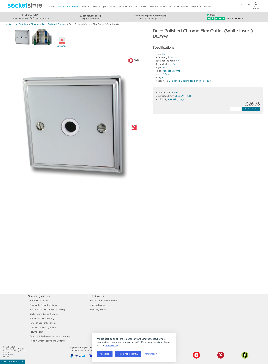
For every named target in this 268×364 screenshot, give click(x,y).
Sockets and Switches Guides (104, 300)
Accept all (104, 354)
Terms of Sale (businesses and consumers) (50, 336)
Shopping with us (39, 296)
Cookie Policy (111, 345)
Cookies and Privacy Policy (43, 327)
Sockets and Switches (68, 6)
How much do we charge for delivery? (48, 309)
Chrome (133, 6)
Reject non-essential (128, 354)
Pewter (153, 6)
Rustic (143, 6)
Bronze (122, 6)
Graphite (173, 6)
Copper (103, 6)
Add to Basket (250, 109)
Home (51, 6)
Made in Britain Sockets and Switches (47, 340)
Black (112, 6)
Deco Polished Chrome (54, 24)
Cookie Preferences (12, 362)
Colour (193, 6)
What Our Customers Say (42, 318)
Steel (93, 6)
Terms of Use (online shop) (43, 323)
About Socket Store (39, 300)
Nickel (163, 6)
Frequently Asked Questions (43, 305)
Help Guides (96, 296)
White (184, 6)
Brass (85, 6)
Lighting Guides (97, 305)
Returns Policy (37, 331)
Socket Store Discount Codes (44, 314)
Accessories (205, 6)
